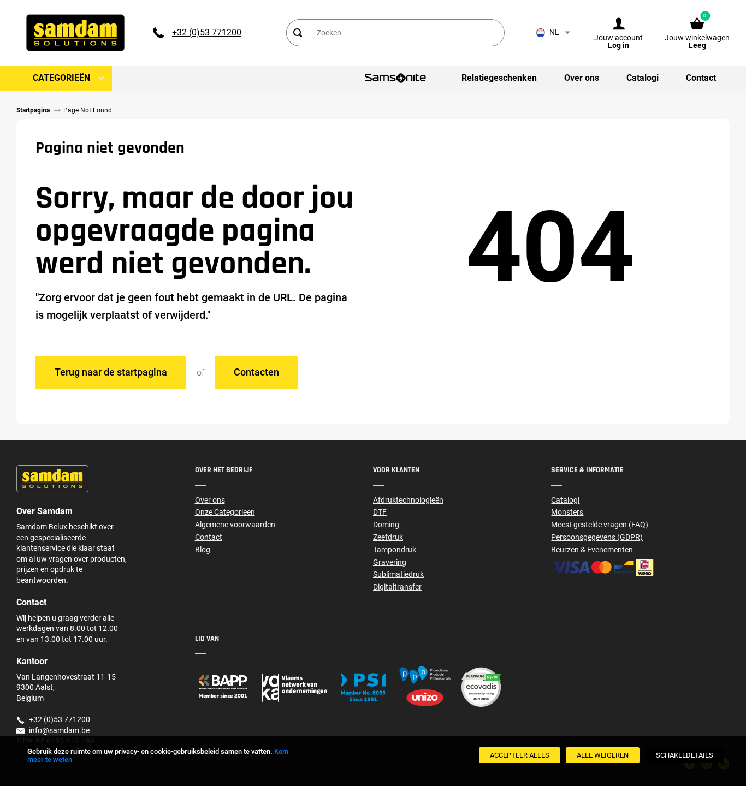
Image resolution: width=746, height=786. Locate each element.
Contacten (256, 372)
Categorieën (61, 78)
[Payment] (640, 567)
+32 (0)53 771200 (206, 32)
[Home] (284, 687)
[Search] (297, 32)
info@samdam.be (59, 730)
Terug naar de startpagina (111, 372)
